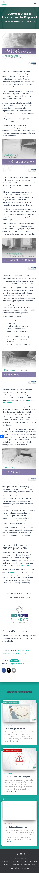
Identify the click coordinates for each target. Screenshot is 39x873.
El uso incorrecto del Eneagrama (18, 777)
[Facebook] (2, 436)
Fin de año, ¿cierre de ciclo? (16, 729)
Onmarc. (13, 572)
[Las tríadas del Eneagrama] (19, 809)
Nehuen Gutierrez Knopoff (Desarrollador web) (19, 865)
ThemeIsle (25, 868)
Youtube (21, 854)
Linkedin (24, 854)
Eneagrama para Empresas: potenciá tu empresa (15, 652)
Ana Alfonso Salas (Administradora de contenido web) (19, 861)
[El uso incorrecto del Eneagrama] (19, 759)
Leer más (16, 741)
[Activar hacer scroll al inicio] (35, 868)
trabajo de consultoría (23, 565)
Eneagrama (14, 660)
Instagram (17, 854)
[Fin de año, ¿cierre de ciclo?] (19, 711)
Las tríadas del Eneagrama (15, 827)
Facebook (14, 854)
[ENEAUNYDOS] (5, 3)
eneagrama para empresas (17, 664)
